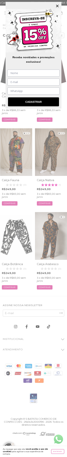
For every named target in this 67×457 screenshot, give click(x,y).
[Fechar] (57, 6)
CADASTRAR (33, 101)
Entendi (57, 451)
